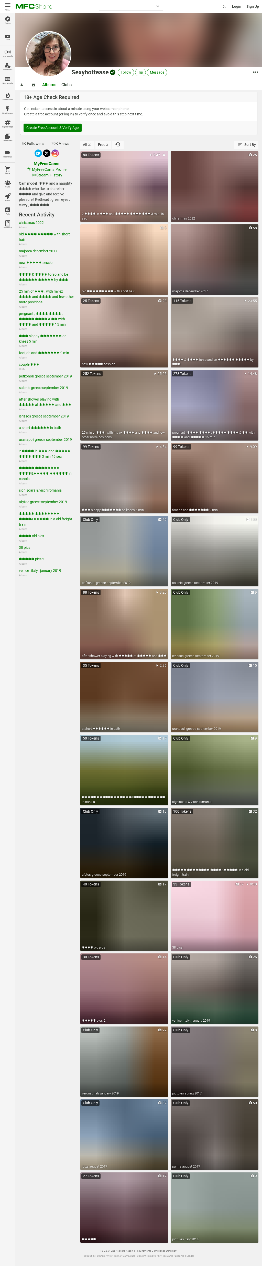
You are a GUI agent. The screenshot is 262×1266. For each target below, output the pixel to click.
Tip (140, 72)
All (87, 145)
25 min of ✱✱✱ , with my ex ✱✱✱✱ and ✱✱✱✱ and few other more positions (46, 296)
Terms (117, 1255)
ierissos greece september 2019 (44, 416)
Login (236, 6)
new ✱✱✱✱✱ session (36, 263)
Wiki (109, 1255)
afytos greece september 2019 (43, 502)
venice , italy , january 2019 (40, 571)
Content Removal (146, 1255)
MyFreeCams (165, 1255)
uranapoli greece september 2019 (45, 439)
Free (103, 145)
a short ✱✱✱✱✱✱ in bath (40, 428)
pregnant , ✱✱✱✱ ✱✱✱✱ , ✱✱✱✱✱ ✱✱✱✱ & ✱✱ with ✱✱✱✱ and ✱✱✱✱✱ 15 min (42, 319)
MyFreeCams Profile (49, 169)
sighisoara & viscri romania (40, 490)
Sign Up (252, 6)
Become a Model (184, 1255)
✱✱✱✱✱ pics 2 (31, 559)
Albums (49, 84)
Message (157, 72)
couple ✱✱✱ (29, 364)
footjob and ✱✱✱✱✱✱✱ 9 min (44, 353)
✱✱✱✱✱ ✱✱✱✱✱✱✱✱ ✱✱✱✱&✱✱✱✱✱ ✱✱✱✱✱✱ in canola (45, 473)
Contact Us (129, 1255)
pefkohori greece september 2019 (45, 376)
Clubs (66, 84)
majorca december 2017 (38, 251)
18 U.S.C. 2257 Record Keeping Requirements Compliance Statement (138, 1250)
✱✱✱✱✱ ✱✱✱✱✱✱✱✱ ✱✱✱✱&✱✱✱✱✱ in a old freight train (45, 519)
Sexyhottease (90, 72)
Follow (126, 72)
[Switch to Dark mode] (224, 6)
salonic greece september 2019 (43, 388)
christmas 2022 (31, 223)
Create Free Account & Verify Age (52, 128)
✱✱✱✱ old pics (31, 536)
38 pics (24, 547)
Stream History (49, 175)
